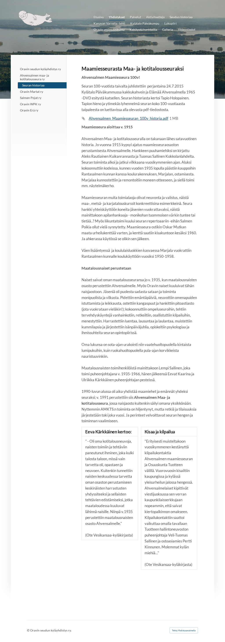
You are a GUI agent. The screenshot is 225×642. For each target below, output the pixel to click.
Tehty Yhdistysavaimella (184, 630)
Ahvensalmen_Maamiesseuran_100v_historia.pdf (128, 118)
